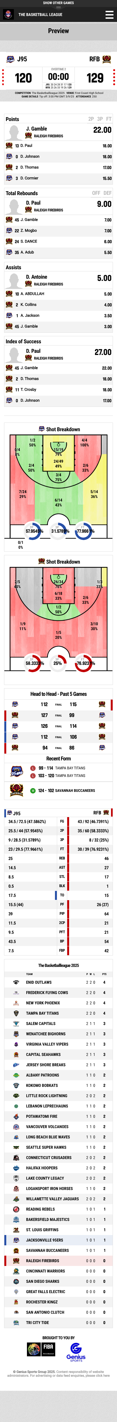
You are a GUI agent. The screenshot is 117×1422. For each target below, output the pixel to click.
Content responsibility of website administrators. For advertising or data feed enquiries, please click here (58, 1373)
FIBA (41, 1352)
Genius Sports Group (76, 1352)
